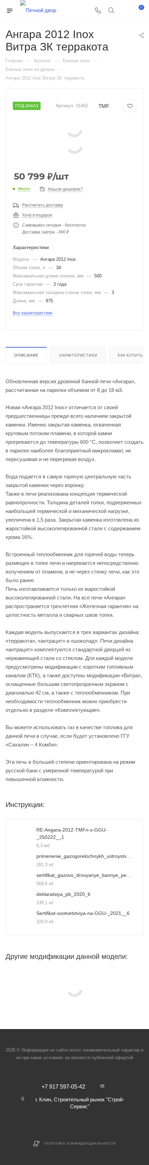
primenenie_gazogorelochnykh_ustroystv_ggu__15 (84, 856)
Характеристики (78, 355)
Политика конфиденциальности (80, 1143)
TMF (103, 106)
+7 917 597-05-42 (63, 1087)
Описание (26, 355)
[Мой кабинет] (124, 11)
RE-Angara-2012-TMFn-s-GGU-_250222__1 (71, 833)
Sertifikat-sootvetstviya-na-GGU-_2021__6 (83, 913)
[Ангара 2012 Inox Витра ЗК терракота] (74, 128)
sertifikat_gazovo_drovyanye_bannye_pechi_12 (84, 875)
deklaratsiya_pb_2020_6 (63, 894)
